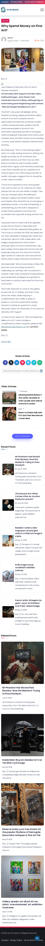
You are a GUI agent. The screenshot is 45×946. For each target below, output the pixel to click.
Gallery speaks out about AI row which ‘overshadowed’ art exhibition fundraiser (22, 904)
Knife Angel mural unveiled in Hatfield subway (25, 567)
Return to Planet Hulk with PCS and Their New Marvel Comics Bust (30, 415)
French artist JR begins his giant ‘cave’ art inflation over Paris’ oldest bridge (28, 603)
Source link (6, 342)
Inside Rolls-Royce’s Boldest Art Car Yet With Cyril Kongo (22, 761)
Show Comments (22, 436)
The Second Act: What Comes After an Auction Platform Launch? (27, 496)
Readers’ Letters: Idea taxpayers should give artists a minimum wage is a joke (28, 532)
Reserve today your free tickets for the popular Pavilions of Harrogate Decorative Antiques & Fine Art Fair (21, 832)
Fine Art (5, 21)
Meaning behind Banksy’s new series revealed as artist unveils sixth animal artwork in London (30, 399)
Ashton (10, 38)
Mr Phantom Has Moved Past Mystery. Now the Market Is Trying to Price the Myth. (27, 460)
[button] (22, 87)
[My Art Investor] (9, 9)
